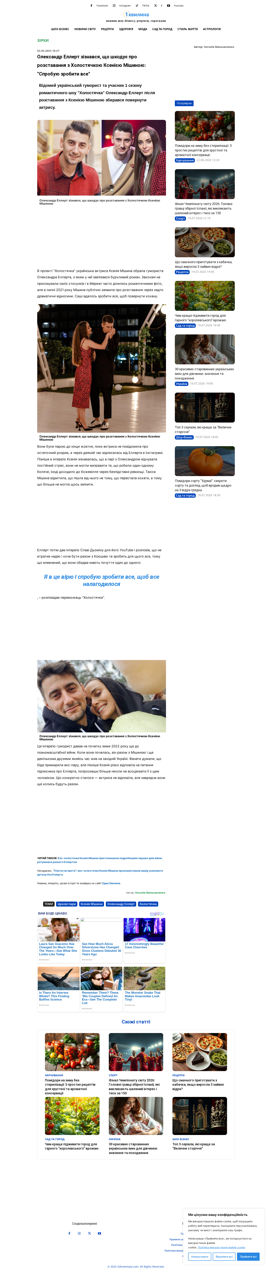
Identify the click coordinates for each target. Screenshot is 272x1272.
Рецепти (182, 272)
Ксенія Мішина (92, 904)
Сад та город (185, 326)
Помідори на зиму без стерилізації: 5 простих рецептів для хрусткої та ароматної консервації (203, 150)
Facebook (102, 5)
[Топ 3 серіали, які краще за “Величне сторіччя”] (205, 408)
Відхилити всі (224, 1256)
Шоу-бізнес (184, 437)
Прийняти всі (248, 1256)
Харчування (185, 160)
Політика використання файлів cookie (221, 1247)
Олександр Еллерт (121, 904)
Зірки (43, 40)
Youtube (179, 5)
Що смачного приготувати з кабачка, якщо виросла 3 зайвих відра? (198, 1084)
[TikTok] (137, 6)
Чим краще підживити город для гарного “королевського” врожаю (72, 1146)
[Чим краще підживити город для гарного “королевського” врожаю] (205, 296)
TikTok (145, 5)
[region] (224, 1237)
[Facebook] (91, 6)
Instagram (125, 5)
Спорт (180, 218)
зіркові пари (67, 904)
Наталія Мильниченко (219, 47)
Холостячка (148, 904)
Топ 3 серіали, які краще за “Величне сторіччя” (193, 1146)
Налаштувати (199, 1256)
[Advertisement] (101, 238)
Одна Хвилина (111, 883)
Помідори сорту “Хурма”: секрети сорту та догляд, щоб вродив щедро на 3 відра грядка (203, 485)
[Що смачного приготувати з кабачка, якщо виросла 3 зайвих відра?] (205, 242)
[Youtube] (169, 6)
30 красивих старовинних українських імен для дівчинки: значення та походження (204, 373)
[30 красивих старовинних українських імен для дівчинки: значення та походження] (205, 349)
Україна (181, 384)
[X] (156, 6)
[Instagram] (114, 6)
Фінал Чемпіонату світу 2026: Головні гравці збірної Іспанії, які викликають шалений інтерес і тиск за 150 (203, 208)
